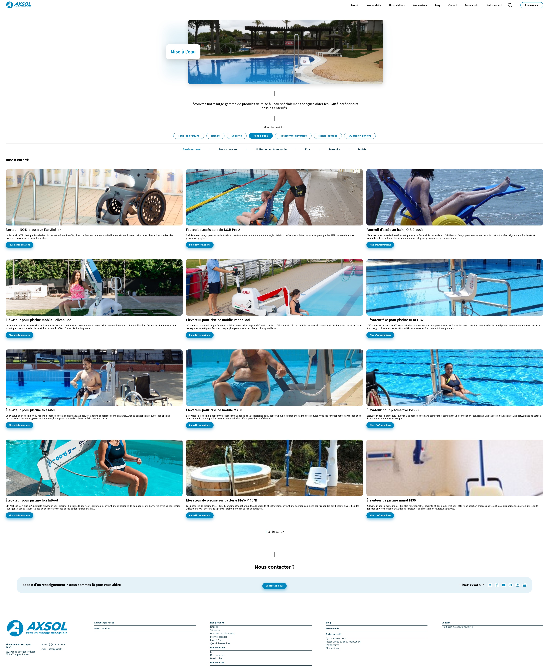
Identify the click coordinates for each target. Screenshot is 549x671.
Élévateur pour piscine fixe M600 (31, 410)
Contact (452, 5)
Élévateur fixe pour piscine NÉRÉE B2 (395, 320)
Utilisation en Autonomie (271, 149)
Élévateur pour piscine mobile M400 (214, 410)
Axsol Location (102, 628)
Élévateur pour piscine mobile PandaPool (218, 320)
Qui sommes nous (336, 638)
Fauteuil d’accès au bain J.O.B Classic (394, 230)
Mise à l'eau (261, 135)
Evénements (472, 5)
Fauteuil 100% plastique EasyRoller (33, 230)
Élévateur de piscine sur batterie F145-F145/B (221, 500)
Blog (437, 5)
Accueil (354, 5)
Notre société (494, 5)
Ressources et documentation (343, 641)
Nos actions (332, 648)
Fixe (307, 149)
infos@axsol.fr (55, 649)
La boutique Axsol (104, 622)
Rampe (215, 135)
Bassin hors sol (228, 149)
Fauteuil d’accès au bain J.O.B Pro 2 (213, 230)
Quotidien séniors (360, 135)
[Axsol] (18, 5)
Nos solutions (397, 5)
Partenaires (332, 645)
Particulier (216, 658)
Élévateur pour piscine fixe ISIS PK (393, 410)
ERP (212, 652)
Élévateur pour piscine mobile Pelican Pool (39, 320)
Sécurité (236, 135)
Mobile (362, 149)
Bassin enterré (192, 149)
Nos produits (374, 5)
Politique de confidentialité (457, 627)
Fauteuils (334, 149)
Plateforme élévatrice (293, 135)
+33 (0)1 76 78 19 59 (55, 644)
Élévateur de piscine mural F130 (391, 500)
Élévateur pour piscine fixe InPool (32, 500)
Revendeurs (217, 655)
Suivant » (277, 531)
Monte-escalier (328, 135)
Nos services (420, 5)
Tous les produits (188, 135)
